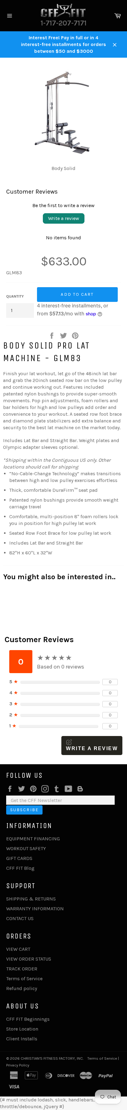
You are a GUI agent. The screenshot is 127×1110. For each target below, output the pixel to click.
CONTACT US (20, 918)
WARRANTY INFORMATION (35, 909)
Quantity (15, 296)
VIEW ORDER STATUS (28, 959)
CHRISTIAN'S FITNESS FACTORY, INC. (52, 1058)
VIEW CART (18, 949)
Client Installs (21, 1039)
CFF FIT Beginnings (28, 1019)
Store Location (22, 1029)
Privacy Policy (17, 1065)
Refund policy (21, 988)
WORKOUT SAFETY (26, 848)
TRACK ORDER (21, 969)
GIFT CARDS (19, 858)
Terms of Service (24, 978)
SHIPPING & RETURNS (31, 899)
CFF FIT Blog (20, 868)
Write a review (63, 218)
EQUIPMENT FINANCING (33, 839)
